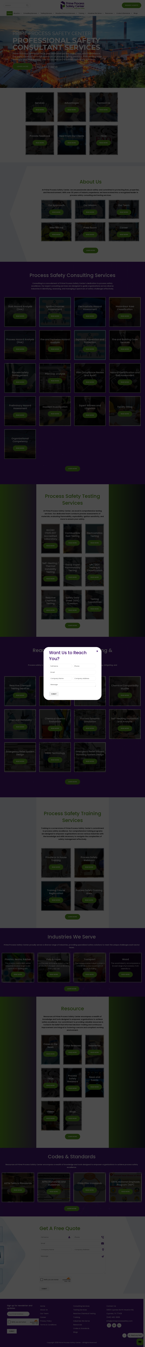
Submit (54, 694)
